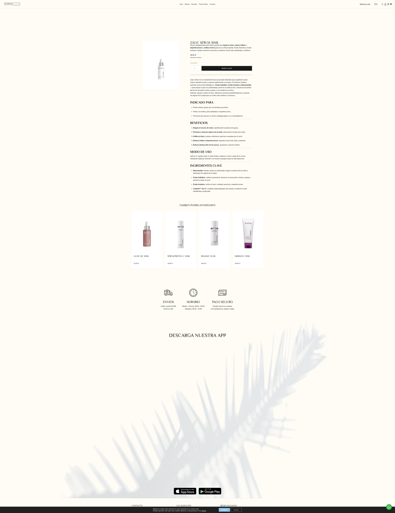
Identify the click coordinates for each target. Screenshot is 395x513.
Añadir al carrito (227, 68)
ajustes (204, 511)
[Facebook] (391, 4)
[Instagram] (388, 4)
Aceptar (224, 510)
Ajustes (236, 510)
